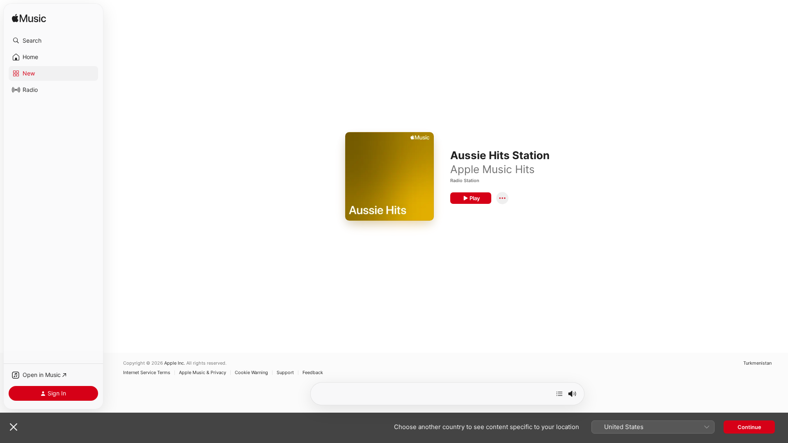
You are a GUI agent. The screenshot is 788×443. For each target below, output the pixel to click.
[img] (29, 18)
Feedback (312, 372)
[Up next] (559, 394)
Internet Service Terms (146, 372)
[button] (53, 41)
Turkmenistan (757, 363)
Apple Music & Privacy (202, 372)
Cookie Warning (251, 372)
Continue (749, 427)
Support (285, 372)
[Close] (13, 427)
